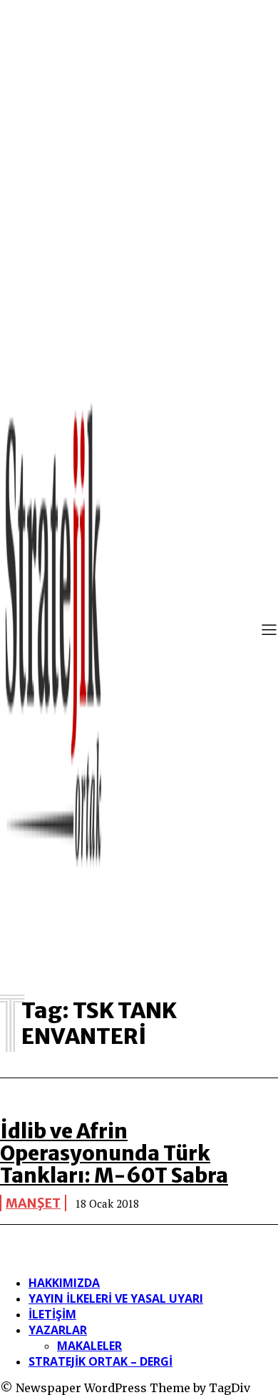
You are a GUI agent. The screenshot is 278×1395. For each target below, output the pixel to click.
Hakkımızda (64, 1283)
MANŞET (33, 1203)
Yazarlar (58, 1330)
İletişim (52, 1314)
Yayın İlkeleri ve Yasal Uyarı (116, 1298)
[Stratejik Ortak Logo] (53, 631)
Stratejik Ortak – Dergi (101, 1361)
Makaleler (89, 1346)
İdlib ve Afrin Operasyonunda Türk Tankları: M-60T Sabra (114, 1153)
